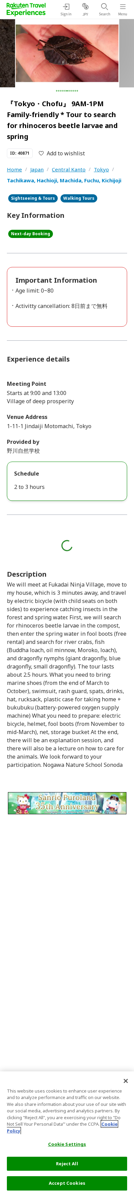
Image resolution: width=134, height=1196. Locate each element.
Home (14, 169)
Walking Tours (78, 198)
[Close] (125, 1080)
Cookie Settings (67, 1144)
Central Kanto (69, 169)
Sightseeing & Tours (33, 198)
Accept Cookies (67, 1183)
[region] (67, 1133)
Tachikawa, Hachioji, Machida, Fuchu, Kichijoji (64, 180)
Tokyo (101, 169)
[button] (56, 91)
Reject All (67, 1163)
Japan (37, 169)
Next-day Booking (30, 234)
